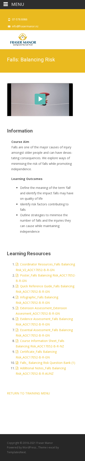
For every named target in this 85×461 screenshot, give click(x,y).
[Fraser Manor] (19, 38)
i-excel (51, 447)
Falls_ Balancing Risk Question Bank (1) (46, 363)
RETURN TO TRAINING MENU (28, 393)
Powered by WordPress (22, 447)
